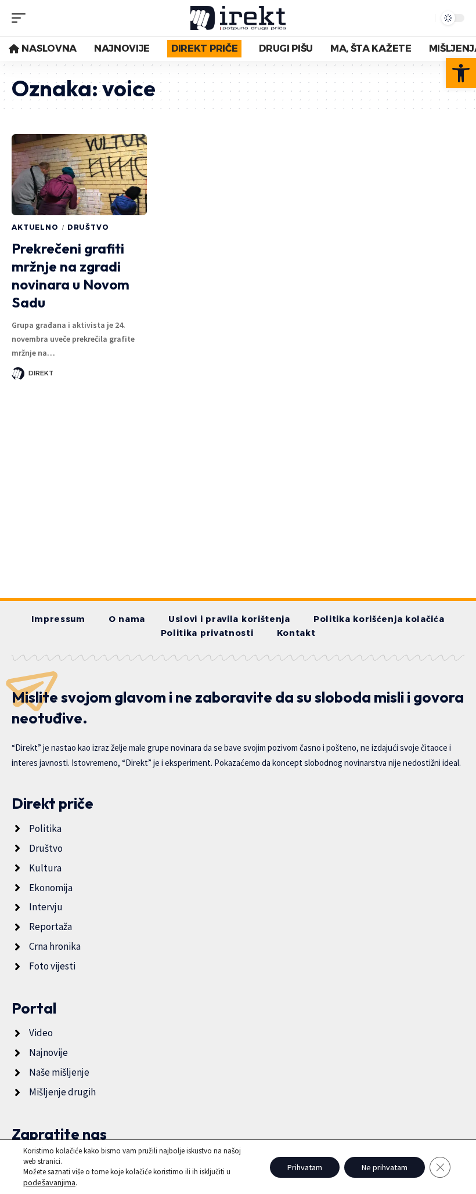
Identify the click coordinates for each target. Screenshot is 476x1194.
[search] (423, 18)
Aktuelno (35, 227)
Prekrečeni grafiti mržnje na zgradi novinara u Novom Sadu (70, 276)
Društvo (88, 227)
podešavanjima (49, 1182)
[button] (461, 73)
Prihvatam (304, 1167)
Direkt (40, 373)
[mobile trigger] (21, 18)
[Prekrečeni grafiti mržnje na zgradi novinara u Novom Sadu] (79, 174)
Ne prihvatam (385, 1167)
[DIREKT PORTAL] (238, 18)
